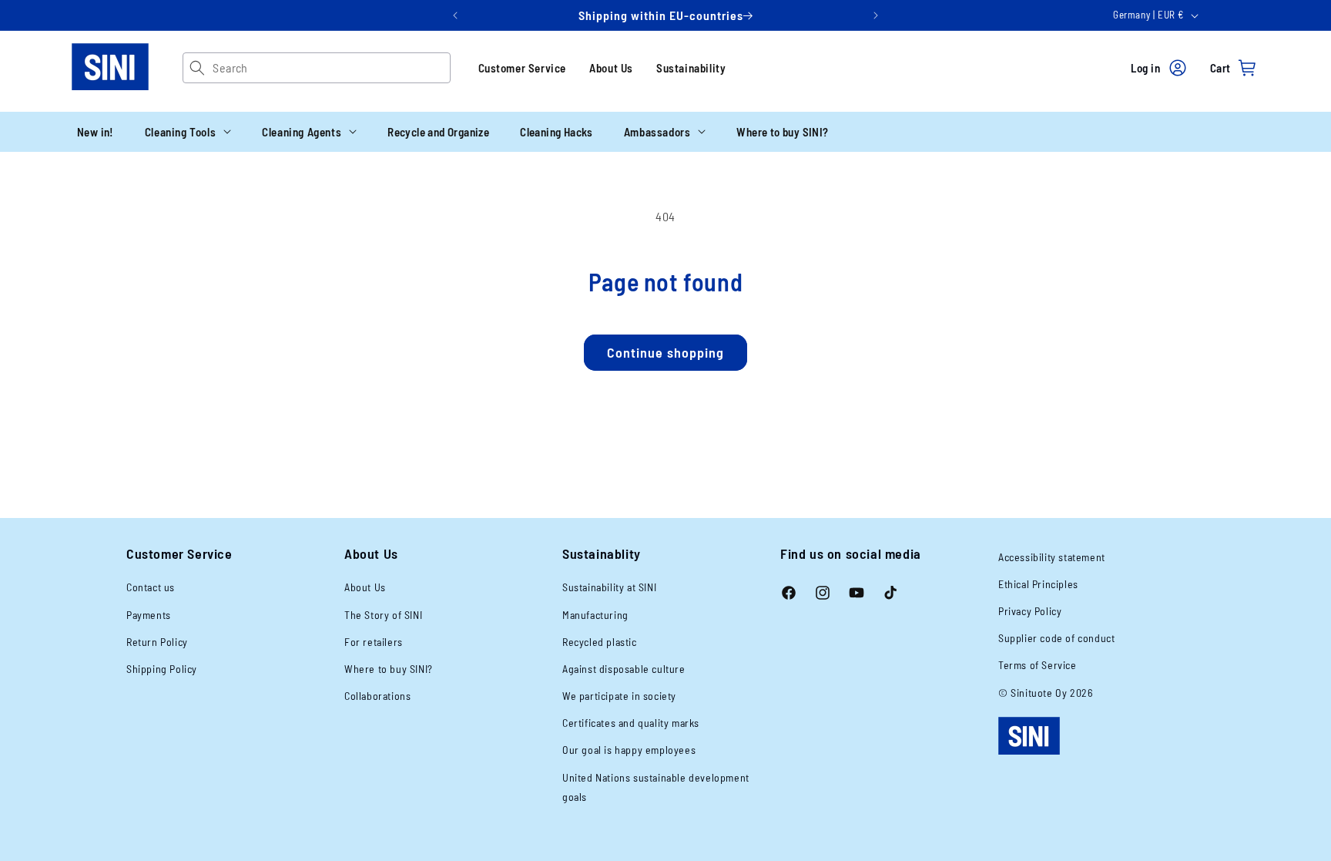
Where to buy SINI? (388, 668)
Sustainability (691, 68)
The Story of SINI (383, 614)
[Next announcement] (876, 15)
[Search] (198, 67)
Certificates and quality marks (630, 722)
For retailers (373, 641)
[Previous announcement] (455, 15)
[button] (188, 131)
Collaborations (377, 695)
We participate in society (619, 695)
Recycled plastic (599, 641)
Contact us (150, 587)
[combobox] (331, 67)
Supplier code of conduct (1056, 637)
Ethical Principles (1038, 583)
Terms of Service (1037, 664)
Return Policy (157, 641)
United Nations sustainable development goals (655, 787)
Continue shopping (665, 352)
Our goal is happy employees (629, 749)
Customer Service (522, 68)
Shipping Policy (161, 668)
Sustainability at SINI (609, 587)
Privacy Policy (1029, 610)
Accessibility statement (1051, 556)
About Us (611, 68)
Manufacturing (595, 614)
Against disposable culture (624, 668)
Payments (148, 614)
